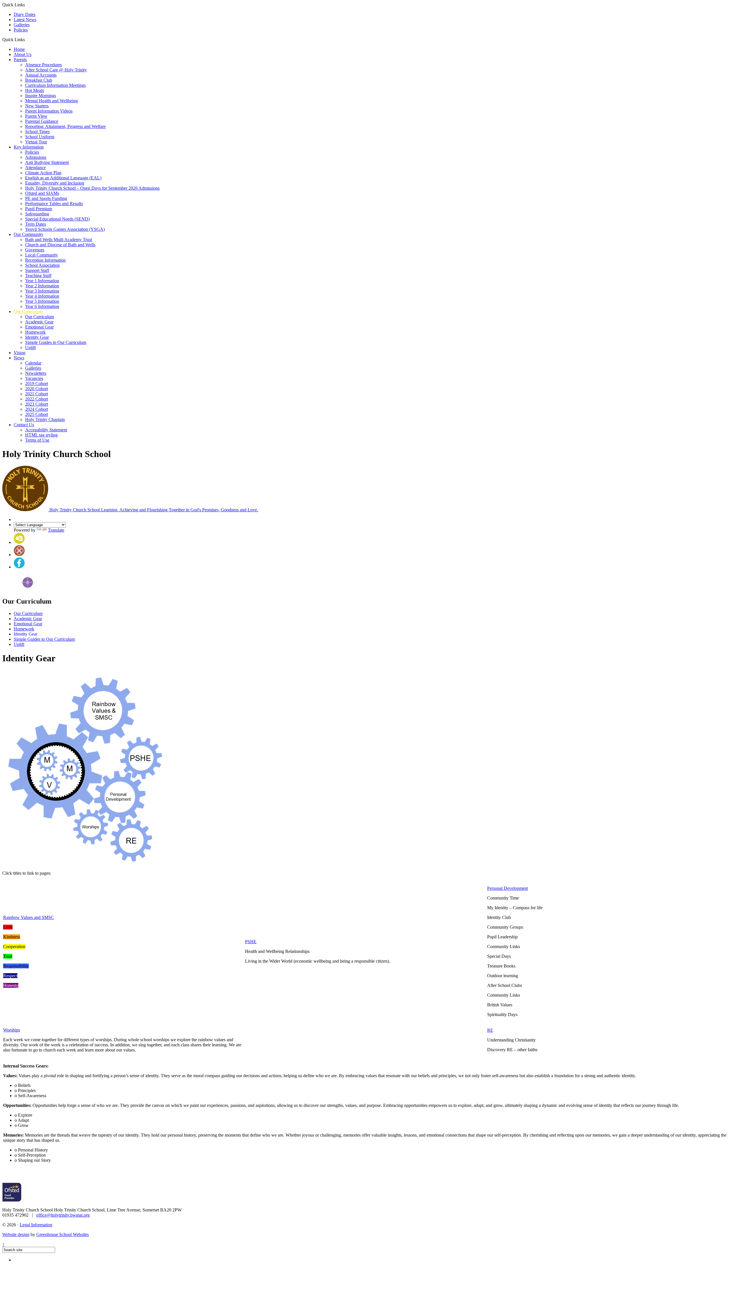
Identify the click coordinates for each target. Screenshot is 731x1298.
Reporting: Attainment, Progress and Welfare (65, 126)
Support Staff (37, 270)
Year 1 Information (42, 280)
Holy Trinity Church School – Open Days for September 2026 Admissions (92, 188)
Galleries (22, 24)
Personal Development (507, 888)
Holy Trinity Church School (153, 509)
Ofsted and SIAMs (42, 193)
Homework (35, 332)
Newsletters (35, 373)
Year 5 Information (42, 301)
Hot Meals (34, 90)
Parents (20, 59)
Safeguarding (37, 213)
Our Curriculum (28, 311)
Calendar (33, 362)
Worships (11, 1029)
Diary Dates (24, 14)
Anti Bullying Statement (47, 162)
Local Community (41, 255)
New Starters (37, 105)
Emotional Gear (39, 326)
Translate (56, 530)
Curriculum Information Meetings (55, 85)
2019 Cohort (36, 383)
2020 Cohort (36, 388)
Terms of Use (37, 440)
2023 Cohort (36, 404)
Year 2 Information (42, 285)
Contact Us (24, 424)
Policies (21, 29)
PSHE (250, 941)
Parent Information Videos (49, 111)
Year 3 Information (42, 291)
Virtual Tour (36, 141)
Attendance (35, 167)
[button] (27, 39)
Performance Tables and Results (54, 203)
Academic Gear (39, 321)
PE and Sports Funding (46, 198)
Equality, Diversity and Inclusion (54, 183)
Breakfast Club (38, 80)
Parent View (36, 116)
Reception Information (45, 260)
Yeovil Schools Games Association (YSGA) (65, 229)
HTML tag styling (41, 434)
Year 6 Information (42, 306)
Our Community (28, 234)
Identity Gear (37, 337)
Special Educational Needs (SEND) (57, 219)
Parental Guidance (41, 121)
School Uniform (39, 136)
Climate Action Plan (43, 172)
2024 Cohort (36, 409)
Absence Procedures (43, 64)
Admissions (35, 157)
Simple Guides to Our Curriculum (55, 342)
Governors (34, 249)
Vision (19, 352)
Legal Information (36, 1224)
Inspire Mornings (40, 95)
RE (490, 1030)
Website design (15, 1234)
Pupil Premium (38, 208)
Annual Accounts (41, 75)
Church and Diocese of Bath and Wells (60, 244)
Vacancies (34, 378)
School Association (42, 265)
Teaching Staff (38, 275)
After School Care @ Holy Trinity (56, 69)
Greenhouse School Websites (62, 1234)
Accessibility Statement (46, 429)
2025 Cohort (36, 414)
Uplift (30, 347)
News (19, 357)
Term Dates (35, 224)
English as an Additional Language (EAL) (63, 177)
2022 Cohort (36, 398)
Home (19, 49)
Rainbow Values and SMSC (28, 917)
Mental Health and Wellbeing (51, 100)
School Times (37, 131)
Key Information (29, 147)
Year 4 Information (42, 296)
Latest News (25, 19)
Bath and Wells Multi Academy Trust (58, 239)
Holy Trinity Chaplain (45, 419)
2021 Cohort (36, 393)
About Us (22, 54)
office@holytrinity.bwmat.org (63, 1215)
